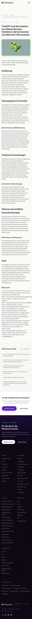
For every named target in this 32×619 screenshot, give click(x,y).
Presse (3, 557)
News (12, 15)
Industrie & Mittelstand (7, 520)
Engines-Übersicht (21, 512)
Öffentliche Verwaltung (7, 507)
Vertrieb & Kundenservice (8, 531)
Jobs (3, 554)
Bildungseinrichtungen (7, 523)
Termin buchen (5, 565)
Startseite (5, 15)
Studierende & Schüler (7, 542)
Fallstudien (20, 515)
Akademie (19, 507)
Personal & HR (5, 534)
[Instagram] (5, 615)
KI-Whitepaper (21, 492)
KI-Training (20, 481)
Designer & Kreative (6, 540)
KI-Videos (19, 458)
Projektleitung (5, 537)
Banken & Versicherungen (8, 504)
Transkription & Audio (22, 464)
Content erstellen (6, 478)
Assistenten (4, 467)
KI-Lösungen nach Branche (19, 588)
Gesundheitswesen (6, 517)
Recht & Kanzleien (6, 509)
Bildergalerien (5, 594)
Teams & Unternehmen (7, 525)
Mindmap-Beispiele (25, 591)
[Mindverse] (7, 3)
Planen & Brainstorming (23, 484)
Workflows (4, 470)
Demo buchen (24, 408)
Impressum (4, 609)
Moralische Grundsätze (7, 611)
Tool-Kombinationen (15, 585)
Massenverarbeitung (22, 478)
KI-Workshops (20, 509)
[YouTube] (8, 615)
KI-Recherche (20, 470)
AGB (17, 609)
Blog (18, 501)
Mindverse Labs (5, 573)
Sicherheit (4, 560)
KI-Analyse (20, 475)
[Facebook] (11, 615)
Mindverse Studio (6, 458)
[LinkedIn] (2, 615)
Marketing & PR (5, 528)
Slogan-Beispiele (14, 591)
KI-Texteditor (20, 461)
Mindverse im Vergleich (7, 562)
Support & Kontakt (22, 521)
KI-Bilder (4, 481)
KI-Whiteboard (21, 467)
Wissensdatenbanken (7, 472)
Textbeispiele (5, 591)
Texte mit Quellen (21, 472)
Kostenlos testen (8, 442)
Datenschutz (11, 609)
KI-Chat (4, 461)
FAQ (18, 518)
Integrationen (5, 475)
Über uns (4, 551)
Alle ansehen (25, 349)
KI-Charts (19, 489)
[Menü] (28, 2)
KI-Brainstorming (21, 486)
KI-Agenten (4, 464)
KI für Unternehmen (6, 501)
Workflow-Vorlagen (6, 588)
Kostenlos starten (9, 408)
